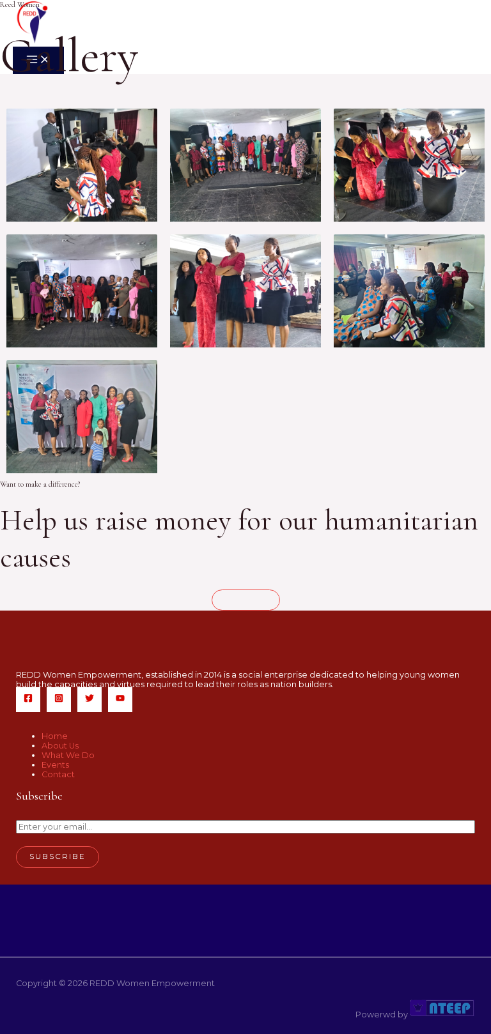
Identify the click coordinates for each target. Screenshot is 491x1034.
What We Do (68, 755)
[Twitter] (89, 699)
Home (55, 736)
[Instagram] (59, 699)
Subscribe (57, 856)
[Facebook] (28, 699)
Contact (58, 774)
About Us (60, 745)
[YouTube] (120, 699)
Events (55, 765)
